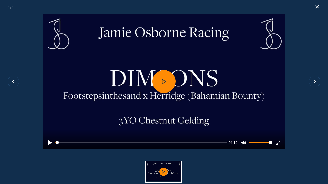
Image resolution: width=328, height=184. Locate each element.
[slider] (141, 142)
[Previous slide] (13, 81)
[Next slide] (314, 81)
